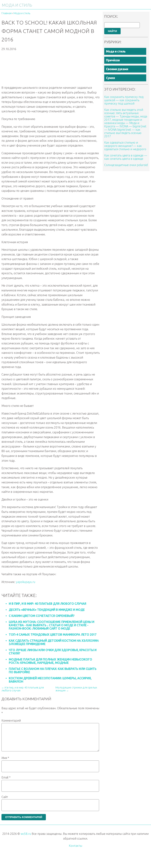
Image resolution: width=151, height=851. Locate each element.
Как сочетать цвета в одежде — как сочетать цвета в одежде (125, 157)
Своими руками (117, 69)
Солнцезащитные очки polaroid (126, 165)
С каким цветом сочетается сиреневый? (41, 615)
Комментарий (11, 720)
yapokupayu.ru (25, 582)
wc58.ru (26, 833)
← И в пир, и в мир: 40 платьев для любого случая (22, 689)
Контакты (75, 845)
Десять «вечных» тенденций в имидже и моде (47, 609)
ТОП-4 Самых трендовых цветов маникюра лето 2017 (52, 634)
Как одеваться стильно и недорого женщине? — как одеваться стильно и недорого (125, 146)
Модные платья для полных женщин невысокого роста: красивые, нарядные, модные (50, 661)
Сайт (4, 797)
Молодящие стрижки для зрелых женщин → (76, 689)
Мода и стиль (116, 51)
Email (5, 777)
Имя (5, 758)
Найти (112, 31)
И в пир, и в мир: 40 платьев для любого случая (47, 603)
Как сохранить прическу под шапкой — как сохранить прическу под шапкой (123, 100)
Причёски (113, 60)
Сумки (110, 78)
